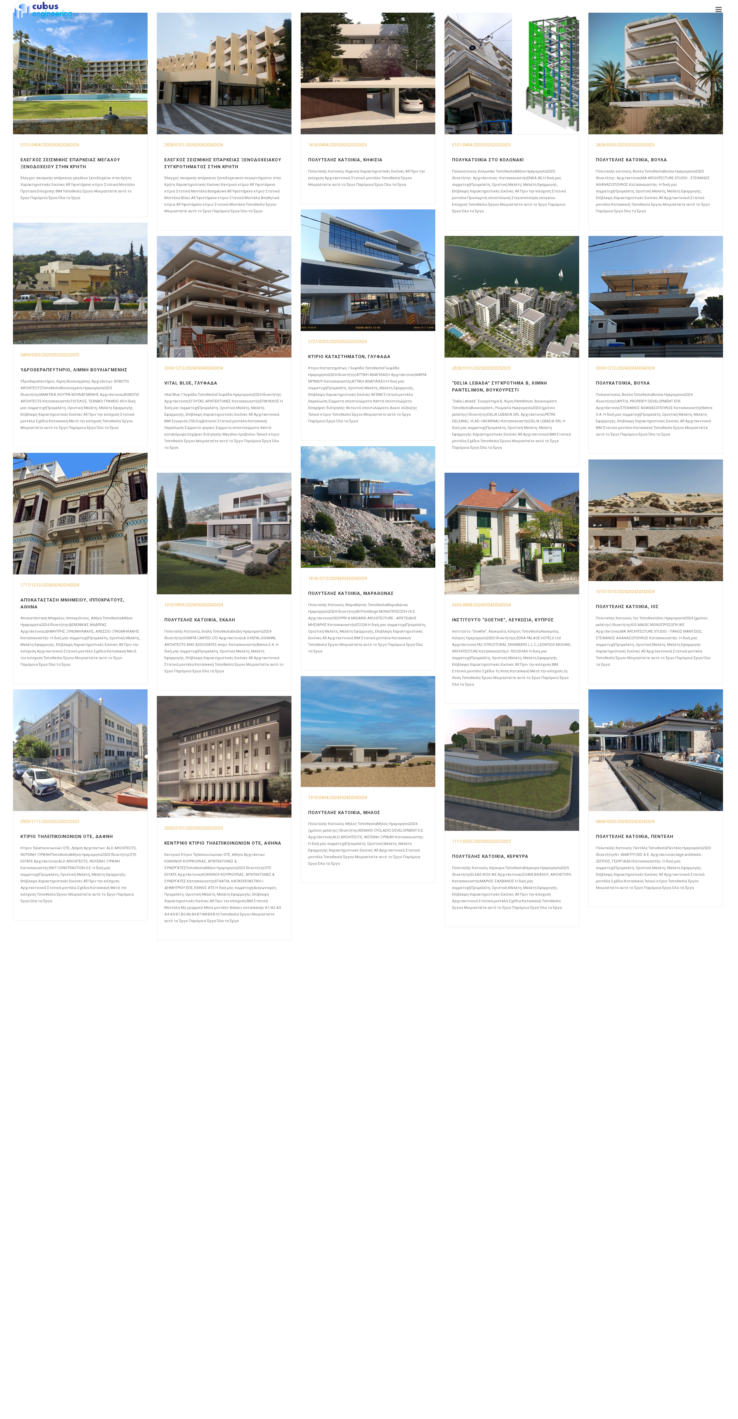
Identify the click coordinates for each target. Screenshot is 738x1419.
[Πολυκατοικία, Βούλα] (655, 296)
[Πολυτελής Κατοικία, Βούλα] (655, 73)
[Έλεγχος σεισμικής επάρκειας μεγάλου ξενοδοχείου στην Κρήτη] (80, 73)
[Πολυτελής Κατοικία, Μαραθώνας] (368, 507)
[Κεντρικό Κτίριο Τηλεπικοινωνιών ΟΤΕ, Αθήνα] (224, 757)
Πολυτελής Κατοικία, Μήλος (344, 812)
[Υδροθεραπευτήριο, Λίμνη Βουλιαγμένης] (80, 283)
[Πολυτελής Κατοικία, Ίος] (655, 520)
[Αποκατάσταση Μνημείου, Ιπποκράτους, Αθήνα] (80, 513)
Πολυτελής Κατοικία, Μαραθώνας (351, 593)
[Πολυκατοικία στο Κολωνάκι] (512, 73)
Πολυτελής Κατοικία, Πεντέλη (634, 836)
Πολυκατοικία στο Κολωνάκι (488, 159)
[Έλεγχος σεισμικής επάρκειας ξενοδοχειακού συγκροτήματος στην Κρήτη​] (224, 73)
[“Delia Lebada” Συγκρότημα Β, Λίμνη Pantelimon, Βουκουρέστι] (512, 296)
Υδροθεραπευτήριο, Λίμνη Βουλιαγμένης (73, 369)
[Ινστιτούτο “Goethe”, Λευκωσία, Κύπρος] (512, 533)
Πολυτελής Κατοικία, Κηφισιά (345, 159)
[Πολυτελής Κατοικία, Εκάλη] (224, 533)
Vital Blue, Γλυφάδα (190, 383)
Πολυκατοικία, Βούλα (623, 383)
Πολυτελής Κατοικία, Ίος (627, 606)
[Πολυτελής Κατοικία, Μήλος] (368, 731)
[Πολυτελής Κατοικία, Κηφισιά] (368, 73)
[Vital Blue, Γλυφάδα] (224, 296)
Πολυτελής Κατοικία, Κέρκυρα (490, 856)
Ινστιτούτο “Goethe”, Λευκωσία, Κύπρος (503, 620)
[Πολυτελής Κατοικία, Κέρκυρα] (512, 770)
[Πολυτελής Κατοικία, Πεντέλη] (655, 750)
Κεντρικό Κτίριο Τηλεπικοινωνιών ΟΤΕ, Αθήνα (222, 843)
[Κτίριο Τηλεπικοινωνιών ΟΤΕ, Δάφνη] (80, 750)
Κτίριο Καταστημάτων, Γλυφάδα (349, 356)
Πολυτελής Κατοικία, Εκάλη (199, 620)
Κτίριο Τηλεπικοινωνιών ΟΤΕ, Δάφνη (66, 836)
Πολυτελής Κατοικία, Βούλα (631, 159)
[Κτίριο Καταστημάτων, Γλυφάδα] (368, 270)
